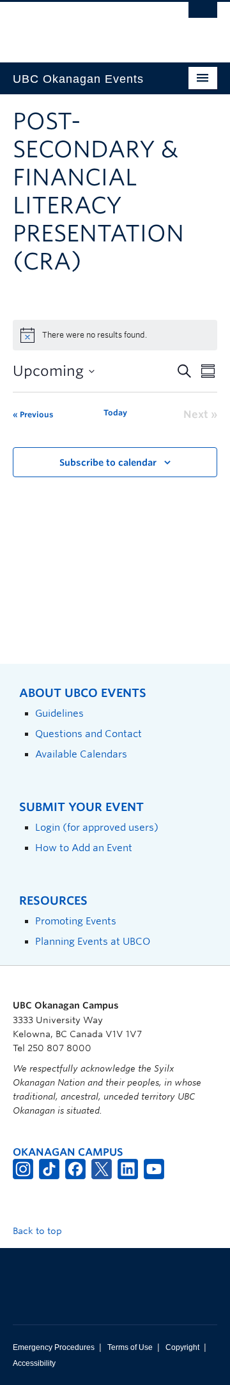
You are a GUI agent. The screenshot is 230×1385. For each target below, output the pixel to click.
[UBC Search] (202, 16)
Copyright (182, 1347)
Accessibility (34, 1363)
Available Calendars (81, 754)
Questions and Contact (88, 733)
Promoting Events (75, 920)
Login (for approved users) (96, 827)
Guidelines (59, 713)
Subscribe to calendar (108, 462)
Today (115, 412)
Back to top (39, 1231)
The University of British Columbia (84, 26)
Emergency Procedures (54, 1347)
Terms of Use (130, 1347)
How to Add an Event (83, 847)
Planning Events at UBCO (92, 941)
